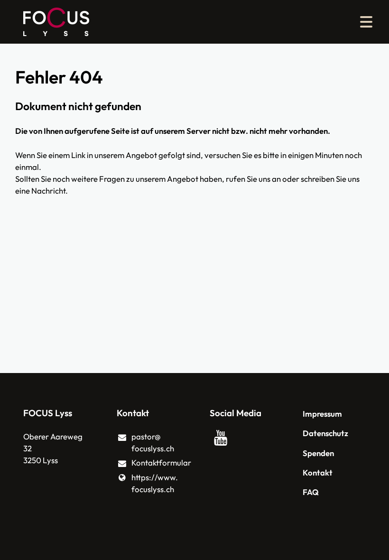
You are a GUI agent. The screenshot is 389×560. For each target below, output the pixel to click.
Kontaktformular (155, 462)
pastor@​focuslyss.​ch (152, 442)
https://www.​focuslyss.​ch (154, 483)
